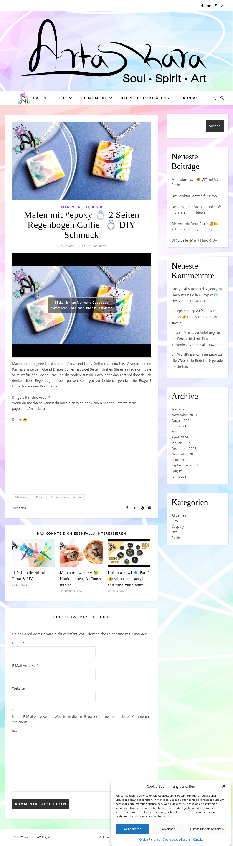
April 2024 (180, 437)
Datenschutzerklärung (176, 839)
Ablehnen (168, 829)
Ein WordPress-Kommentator (194, 354)
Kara (22, 508)
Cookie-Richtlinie (149, 839)
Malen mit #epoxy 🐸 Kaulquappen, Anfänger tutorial (81, 578)
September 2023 (185, 465)
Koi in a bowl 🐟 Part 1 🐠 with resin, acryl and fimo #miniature (129, 578)
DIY (86, 207)
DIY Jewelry (22, 497)
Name (18, 642)
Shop (62, 98)
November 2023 (184, 454)
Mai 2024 (179, 431)
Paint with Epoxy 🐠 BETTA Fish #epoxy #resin (194, 316)
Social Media (93, 98)
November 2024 (184, 415)
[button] (224, 786)
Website (18, 688)
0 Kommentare (96, 245)
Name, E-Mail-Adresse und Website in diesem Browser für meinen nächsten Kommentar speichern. (81, 719)
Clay (175, 521)
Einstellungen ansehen (207, 829)
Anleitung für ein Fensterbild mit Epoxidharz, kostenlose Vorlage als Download (197, 338)
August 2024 (182, 420)
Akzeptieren (132, 829)
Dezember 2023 (184, 448)
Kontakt (198, 839)
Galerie (40, 98)
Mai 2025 (179, 409)
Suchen (214, 126)
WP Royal (43, 837)
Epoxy (40, 497)
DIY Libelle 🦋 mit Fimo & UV (194, 240)
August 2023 (182, 471)
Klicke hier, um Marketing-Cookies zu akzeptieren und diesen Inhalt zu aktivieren (81, 305)
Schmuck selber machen (66, 497)
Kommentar (21, 731)
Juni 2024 (179, 426)
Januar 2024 (181, 443)
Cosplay (178, 526)
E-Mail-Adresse (25, 665)
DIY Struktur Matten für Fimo (194, 196)
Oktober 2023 (183, 459)
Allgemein (71, 207)
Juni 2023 (179, 476)
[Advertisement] (81, 458)
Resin (97, 207)
